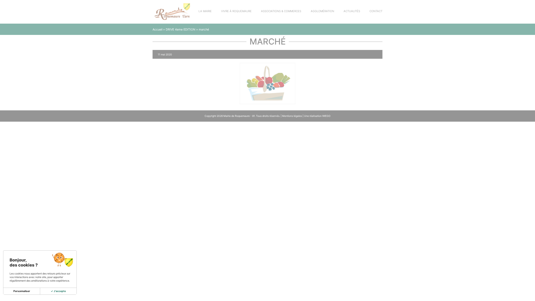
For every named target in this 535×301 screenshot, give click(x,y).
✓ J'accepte (58, 291)
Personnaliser (21, 291)
